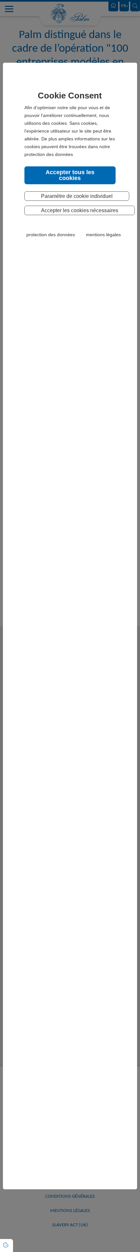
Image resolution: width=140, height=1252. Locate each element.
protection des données (50, 234)
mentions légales (103, 234)
